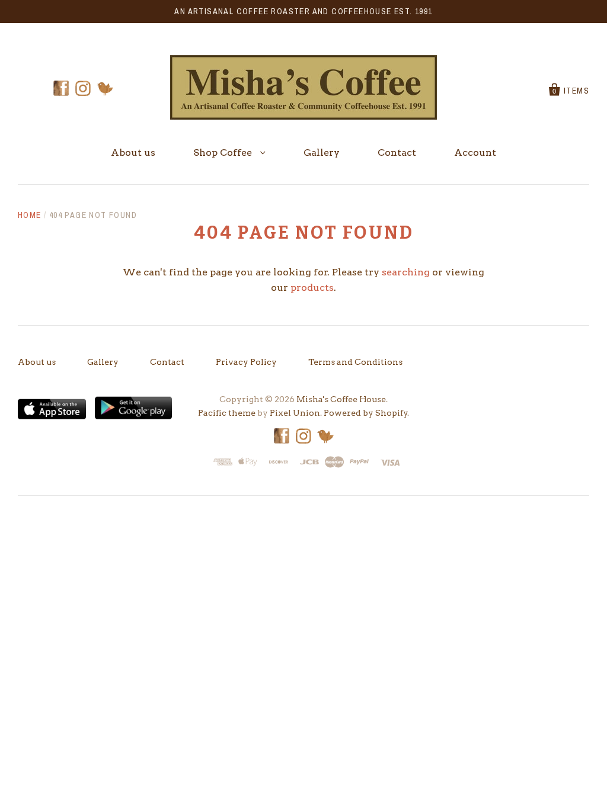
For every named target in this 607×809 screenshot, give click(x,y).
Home (29, 215)
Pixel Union (295, 413)
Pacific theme (226, 413)
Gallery (322, 152)
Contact (397, 152)
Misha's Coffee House (341, 399)
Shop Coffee (223, 152)
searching (406, 272)
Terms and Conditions (355, 362)
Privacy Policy (246, 362)
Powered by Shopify (366, 413)
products (312, 287)
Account (475, 152)
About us (133, 152)
